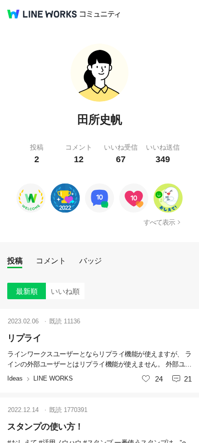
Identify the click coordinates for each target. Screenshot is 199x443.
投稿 (14, 261)
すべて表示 (159, 222)
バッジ (90, 261)
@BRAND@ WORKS (42, 14)
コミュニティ (100, 14)
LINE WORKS (53, 378)
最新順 (27, 291)
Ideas (15, 378)
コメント (51, 261)
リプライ (24, 338)
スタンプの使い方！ (45, 426)
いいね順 (65, 291)
